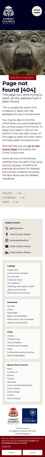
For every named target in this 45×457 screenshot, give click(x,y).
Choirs (10, 309)
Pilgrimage (12, 313)
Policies (10, 395)
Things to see (13, 339)
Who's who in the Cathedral (20, 319)
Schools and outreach (17, 273)
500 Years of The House (18, 293)
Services (11, 306)
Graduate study (14, 280)
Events (10, 375)
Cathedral (12, 302)
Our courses (13, 276)
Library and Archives (16, 290)
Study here (12, 270)
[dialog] (22, 446)
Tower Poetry (13, 388)
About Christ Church (17, 365)
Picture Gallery (14, 342)
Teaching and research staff (20, 286)
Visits (10, 332)
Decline (12, 452)
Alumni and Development (19, 385)
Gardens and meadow (17, 346)
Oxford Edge (13, 392)
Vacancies (11, 382)
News (9, 369)
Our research (13, 283)
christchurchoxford (19, 240)
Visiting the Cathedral (17, 322)
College (11, 266)
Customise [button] (6, 446)
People (10, 379)
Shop (9, 349)
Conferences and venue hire (20, 352)
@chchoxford (16, 228)
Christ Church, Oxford (20, 234)
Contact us (12, 372)
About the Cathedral (17, 316)
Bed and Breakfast (16, 355)
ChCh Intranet (14, 398)
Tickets (10, 336)
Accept (33, 452)
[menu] (37, 11)
